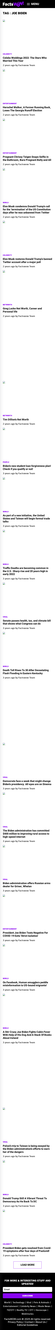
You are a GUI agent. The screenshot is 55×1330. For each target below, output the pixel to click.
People (6, 462)
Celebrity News (28, 1306)
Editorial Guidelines (27, 1325)
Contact (29, 1322)
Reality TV (22, 1310)
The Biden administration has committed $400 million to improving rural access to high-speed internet (26, 833)
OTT (31, 1310)
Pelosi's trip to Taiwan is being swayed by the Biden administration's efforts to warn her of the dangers (26, 1149)
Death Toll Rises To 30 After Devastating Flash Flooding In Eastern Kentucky (26, 672)
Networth (7, 305)
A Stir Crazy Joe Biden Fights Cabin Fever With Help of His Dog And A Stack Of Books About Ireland (27, 1035)
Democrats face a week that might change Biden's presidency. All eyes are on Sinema (27, 783)
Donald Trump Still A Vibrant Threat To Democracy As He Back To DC (25, 1200)
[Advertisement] (27, 349)
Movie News (44, 1306)
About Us (41, 1322)
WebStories (28, 1314)
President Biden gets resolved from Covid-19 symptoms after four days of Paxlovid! (27, 1250)
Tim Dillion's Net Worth (16, 419)
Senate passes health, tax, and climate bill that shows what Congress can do (27, 622)
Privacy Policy (15, 1322)
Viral (5, 617)
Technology (18, 1302)
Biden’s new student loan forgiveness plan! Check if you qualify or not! (27, 468)
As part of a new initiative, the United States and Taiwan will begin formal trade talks (26, 518)
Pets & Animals (41, 1302)
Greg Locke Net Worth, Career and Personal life (22, 310)
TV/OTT (10, 1310)
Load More (28, 1265)
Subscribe (27, 1295)
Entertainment (10, 104)
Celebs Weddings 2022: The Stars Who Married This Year (25, 59)
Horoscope (41, 1310)
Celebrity (7, 54)
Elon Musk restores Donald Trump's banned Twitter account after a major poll (27, 261)
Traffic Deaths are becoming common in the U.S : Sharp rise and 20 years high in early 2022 (25, 571)
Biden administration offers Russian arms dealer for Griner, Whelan (26, 885)
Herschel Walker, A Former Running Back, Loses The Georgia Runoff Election (27, 109)
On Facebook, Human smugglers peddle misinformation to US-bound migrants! (25, 984)
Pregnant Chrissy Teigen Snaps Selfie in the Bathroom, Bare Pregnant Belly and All (27, 158)
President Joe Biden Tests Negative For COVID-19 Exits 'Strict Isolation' (25, 934)
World (6, 203)
